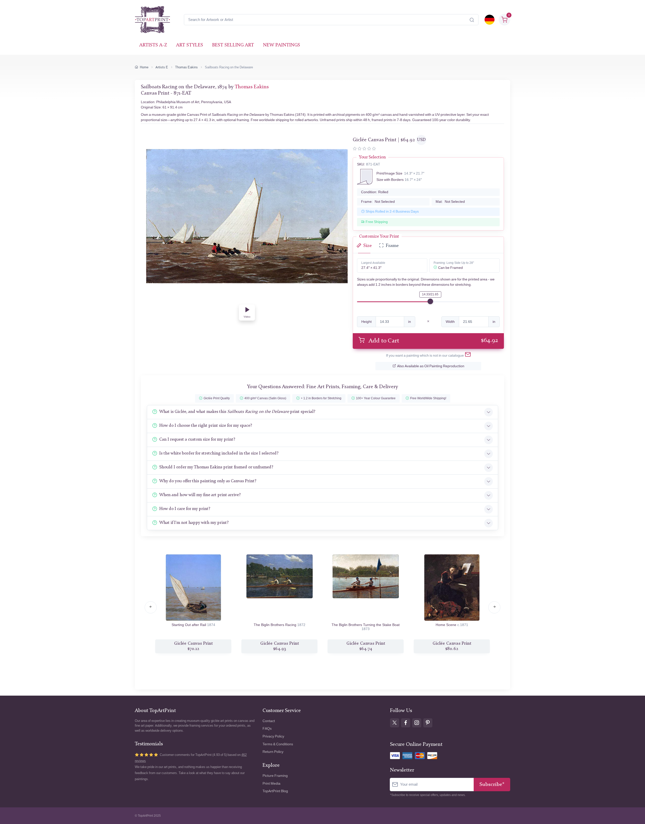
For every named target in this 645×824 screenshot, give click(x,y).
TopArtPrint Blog (275, 791)
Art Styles (189, 45)
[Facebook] (405, 722)
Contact (269, 721)
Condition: (374, 192)
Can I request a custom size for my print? (197, 439)
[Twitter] (394, 722)
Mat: (450, 202)
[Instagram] (416, 722)
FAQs (267, 728)
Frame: (378, 202)
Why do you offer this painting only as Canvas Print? (207, 481)
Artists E (161, 67)
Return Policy (273, 752)
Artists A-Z (153, 45)
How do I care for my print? (184, 509)
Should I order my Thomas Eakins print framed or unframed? (216, 467)
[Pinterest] (427, 722)
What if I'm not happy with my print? (194, 523)
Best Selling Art (233, 45)
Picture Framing (275, 776)
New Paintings (281, 45)
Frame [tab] (392, 245)
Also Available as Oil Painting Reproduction (430, 366)
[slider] (430, 301)
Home (144, 67)
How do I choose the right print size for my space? (205, 425)
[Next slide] (494, 607)
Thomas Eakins (186, 67)
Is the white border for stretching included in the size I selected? (218, 453)
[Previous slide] (151, 607)
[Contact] (468, 355)
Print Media (271, 783)
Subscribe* (491, 784)
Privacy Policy (273, 736)
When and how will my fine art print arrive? (200, 495)
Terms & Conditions (278, 744)
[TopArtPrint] (152, 19)
